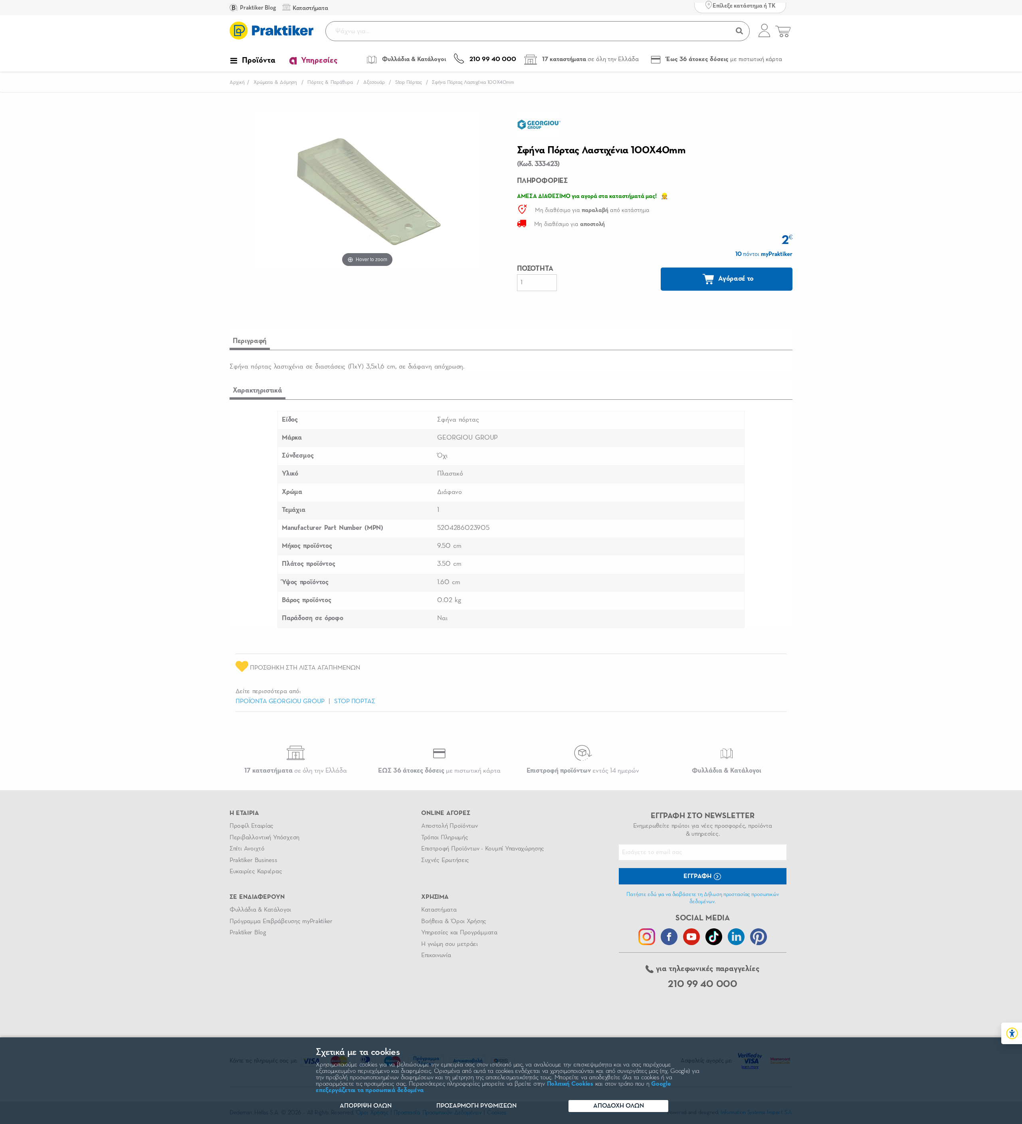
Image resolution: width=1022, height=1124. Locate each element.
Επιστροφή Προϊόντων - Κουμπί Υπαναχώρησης (482, 849)
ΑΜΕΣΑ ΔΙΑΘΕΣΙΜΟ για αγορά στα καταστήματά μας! (587, 196)
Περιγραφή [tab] (250, 341)
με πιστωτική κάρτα (439, 770)
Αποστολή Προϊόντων (449, 826)
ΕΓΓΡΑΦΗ (698, 876)
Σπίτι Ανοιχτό (247, 849)
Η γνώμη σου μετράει (449, 944)
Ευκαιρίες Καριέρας (256, 871)
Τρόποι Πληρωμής (444, 838)
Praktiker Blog (257, 8)
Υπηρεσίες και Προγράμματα (459, 933)
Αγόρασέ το (735, 278)
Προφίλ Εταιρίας (251, 826)
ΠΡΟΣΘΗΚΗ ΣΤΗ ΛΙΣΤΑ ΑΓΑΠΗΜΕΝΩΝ (304, 668)
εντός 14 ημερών (583, 770)
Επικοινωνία (436, 955)
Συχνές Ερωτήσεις (445, 860)
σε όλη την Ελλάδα (295, 770)
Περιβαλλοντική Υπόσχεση (264, 838)
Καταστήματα (438, 910)
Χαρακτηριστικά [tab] (257, 390)
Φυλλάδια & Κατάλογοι (260, 910)
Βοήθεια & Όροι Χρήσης (453, 921)
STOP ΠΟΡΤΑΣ (354, 701)
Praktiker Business (253, 860)
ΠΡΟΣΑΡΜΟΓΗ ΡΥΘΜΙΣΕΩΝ (476, 1106)
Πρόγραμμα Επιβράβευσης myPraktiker (281, 921)
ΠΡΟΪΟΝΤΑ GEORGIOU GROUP (280, 701)
